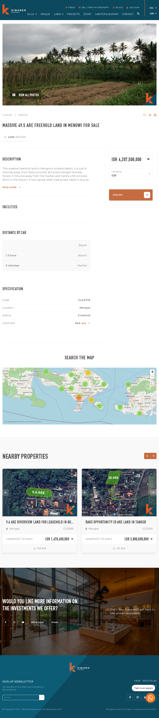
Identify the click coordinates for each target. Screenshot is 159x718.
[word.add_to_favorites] (144, 115)
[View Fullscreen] (152, 383)
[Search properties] (138, 13)
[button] (85, 384)
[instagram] (14, 622)
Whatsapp (37, 622)
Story (87, 14)
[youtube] (23, 622)
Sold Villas (150, 680)
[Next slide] (153, 64)
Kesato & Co (55, 709)
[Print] (155, 115)
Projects (73, 14)
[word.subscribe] (42, 697)
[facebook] (5, 622)
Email (55, 622)
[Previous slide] (5, 64)
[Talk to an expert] (150, 697)
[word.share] (149, 115)
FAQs (137, 680)
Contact (128, 14)
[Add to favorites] (72, 474)
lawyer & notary (106, 14)
